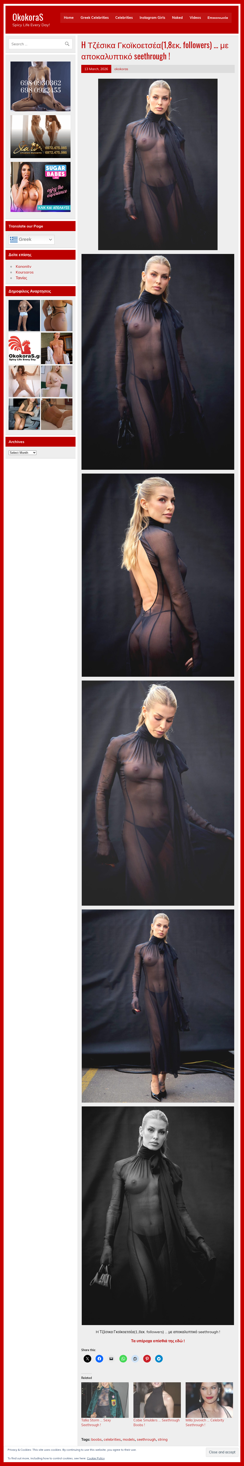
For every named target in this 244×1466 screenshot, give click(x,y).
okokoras (121, 69)
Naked (177, 17)
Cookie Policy (96, 1458)
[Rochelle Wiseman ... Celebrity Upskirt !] (24, 414)
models (129, 1439)
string (163, 1439)
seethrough (146, 1439)
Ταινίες (21, 277)
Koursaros (25, 272)
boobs (96, 1439)
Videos (195, 17)
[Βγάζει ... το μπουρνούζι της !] (56, 349)
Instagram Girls (152, 17)
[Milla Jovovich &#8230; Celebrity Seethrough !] (209, 1400)
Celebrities (124, 17)
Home (69, 17)
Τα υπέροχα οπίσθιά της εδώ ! (158, 1340)
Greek (24, 239)
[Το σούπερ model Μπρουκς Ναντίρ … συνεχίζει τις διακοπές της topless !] (24, 316)
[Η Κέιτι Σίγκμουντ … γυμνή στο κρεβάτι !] (56, 414)
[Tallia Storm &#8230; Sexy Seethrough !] (105, 1400)
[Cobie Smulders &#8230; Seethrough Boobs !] (157, 1400)
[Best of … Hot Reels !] (24, 349)
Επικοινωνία (218, 17)
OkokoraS (27, 16)
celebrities (112, 1439)
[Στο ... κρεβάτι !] (56, 381)
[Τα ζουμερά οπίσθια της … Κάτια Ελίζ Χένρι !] (56, 316)
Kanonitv (23, 266)
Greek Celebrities (95, 17)
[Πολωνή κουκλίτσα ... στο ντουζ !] (24, 381)
